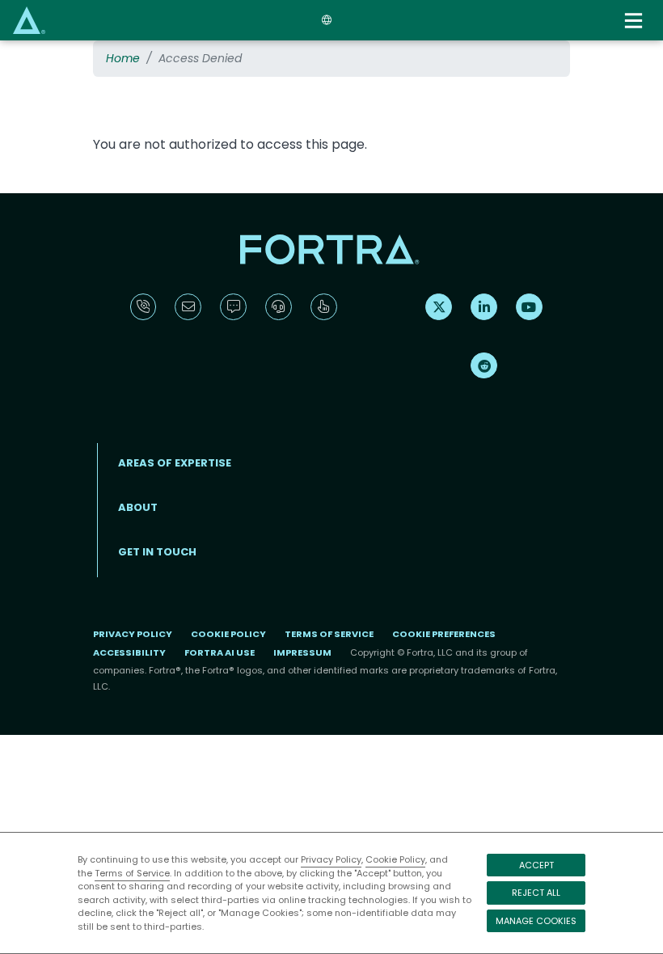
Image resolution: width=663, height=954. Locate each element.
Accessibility (129, 652)
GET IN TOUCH (157, 551)
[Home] (29, 20)
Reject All (536, 892)
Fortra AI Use (219, 652)
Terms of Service (132, 873)
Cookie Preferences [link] (444, 633)
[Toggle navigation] (635, 20)
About (138, 507)
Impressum (302, 652)
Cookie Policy (395, 859)
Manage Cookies (536, 920)
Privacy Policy (331, 859)
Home (123, 58)
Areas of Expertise (174, 463)
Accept (536, 865)
